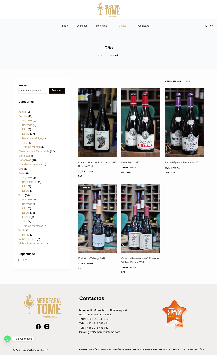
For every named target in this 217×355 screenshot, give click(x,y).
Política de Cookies (169, 349)
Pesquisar (23, 85)
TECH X (44, 350)
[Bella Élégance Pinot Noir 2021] (184, 122)
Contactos (143, 26)
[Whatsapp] (7, 338)
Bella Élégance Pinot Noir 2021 (183, 162)
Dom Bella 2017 (130, 162)
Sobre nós (82, 26)
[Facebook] (38, 326)
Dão (80, 176)
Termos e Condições (88, 349)
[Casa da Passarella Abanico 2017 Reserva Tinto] (97, 122)
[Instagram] (46, 326)
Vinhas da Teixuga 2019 (91, 258)
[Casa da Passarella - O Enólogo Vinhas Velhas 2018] (140, 218)
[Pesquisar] (206, 26)
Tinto (128, 172)
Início (65, 26)
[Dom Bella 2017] (140, 122)
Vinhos (122, 26)
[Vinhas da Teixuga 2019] (97, 218)
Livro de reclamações (192, 349)
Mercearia (101, 26)
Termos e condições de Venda (116, 349)
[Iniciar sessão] (211, 26)
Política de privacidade (145, 349)
